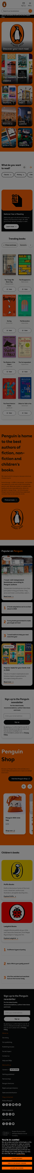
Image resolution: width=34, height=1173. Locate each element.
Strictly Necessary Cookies (17, 1163)
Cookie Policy (20, 1153)
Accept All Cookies (16, 1168)
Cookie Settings (17, 1158)
